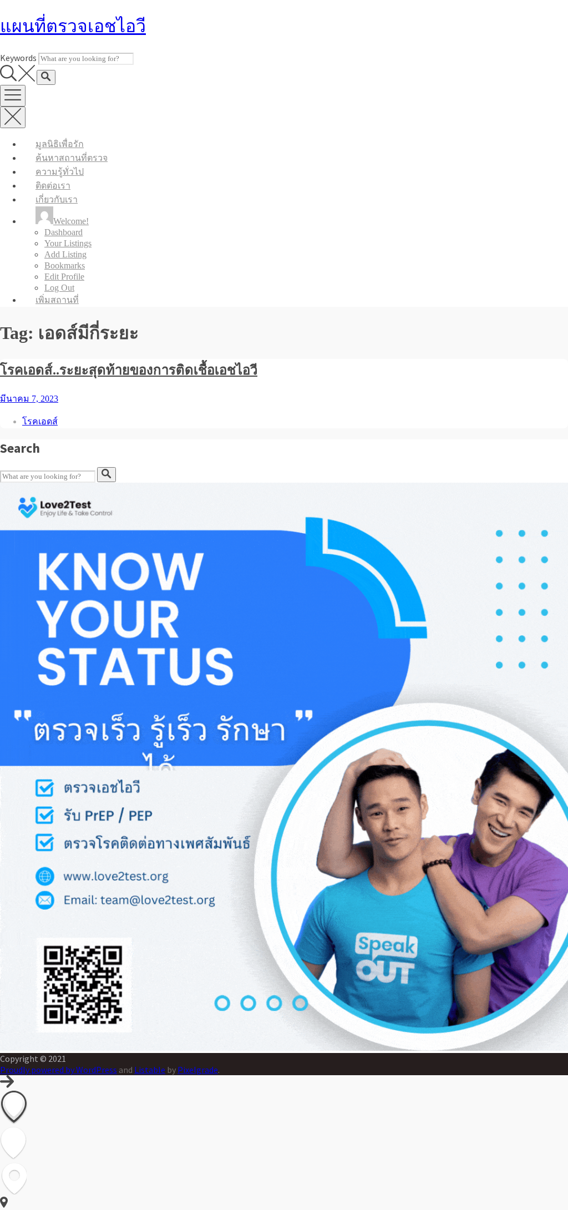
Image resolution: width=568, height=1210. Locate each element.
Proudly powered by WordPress (58, 1069)
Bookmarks (64, 265)
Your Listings (68, 243)
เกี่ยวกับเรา (57, 199)
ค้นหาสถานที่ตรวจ (72, 158)
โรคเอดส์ (40, 421)
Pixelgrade (198, 1069)
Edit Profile (64, 276)
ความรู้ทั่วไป (60, 171)
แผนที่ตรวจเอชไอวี (73, 26)
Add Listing (65, 254)
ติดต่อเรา (53, 185)
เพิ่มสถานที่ (57, 300)
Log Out (59, 287)
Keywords (18, 57)
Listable (149, 1069)
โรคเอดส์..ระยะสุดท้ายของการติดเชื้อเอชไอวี (128, 370)
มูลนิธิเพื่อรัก (60, 144)
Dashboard (63, 232)
